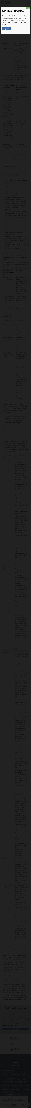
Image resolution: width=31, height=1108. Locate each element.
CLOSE (28, 8)
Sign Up (7, 28)
